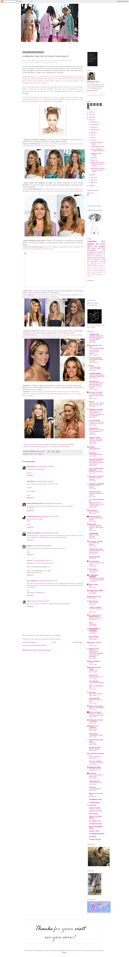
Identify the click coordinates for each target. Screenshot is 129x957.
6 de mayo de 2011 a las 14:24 (44, 481)
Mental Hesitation (94, 661)
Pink (90, 586)
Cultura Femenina (95, 516)
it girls (92, 263)
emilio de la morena (92, 268)
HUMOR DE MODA (95, 767)
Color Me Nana (94, 681)
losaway (91, 447)
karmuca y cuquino (95, 642)
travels (100, 252)
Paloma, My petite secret (35, 503)
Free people (92, 743)
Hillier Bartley (92, 624)
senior (88, 274)
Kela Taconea (93, 601)
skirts (99, 274)
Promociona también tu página (94, 206)
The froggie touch (95, 821)
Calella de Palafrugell (95, 789)
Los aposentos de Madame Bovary (95, 615)
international (91, 252)
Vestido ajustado (93, 602)
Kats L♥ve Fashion (95, 712)
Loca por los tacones (96, 392)
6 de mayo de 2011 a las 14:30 (52, 503)
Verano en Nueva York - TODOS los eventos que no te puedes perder (96, 504)
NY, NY (91, 662)
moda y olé (93, 160)
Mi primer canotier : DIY (95, 618)
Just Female (92, 592)
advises (31, 454)
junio (92, 137)
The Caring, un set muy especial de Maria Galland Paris (96, 395)
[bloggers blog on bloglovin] (94, 234)
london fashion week (92, 270)
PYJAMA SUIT (93, 632)
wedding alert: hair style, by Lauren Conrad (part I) (97, 170)
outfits (98, 272)
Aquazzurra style (93, 638)
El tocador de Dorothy (96, 459)
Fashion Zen (93, 733)
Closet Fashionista (95, 358)
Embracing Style (94, 698)
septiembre (94, 129)
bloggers (102, 246)
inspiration (92, 241)
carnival (94, 266)
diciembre (94, 122)
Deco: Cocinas (93, 729)
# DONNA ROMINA (95, 373)
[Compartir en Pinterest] (59, 451)
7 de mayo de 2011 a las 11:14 (42, 560)
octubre (93, 127)
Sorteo (91, 795)
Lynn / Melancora (32, 581)
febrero (93, 180)
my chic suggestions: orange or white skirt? (97, 149)
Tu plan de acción (94, 570)
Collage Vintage (94, 802)
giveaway (94, 261)
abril (92, 175)
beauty (88, 266)
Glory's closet (93, 584)
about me (95, 257)
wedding (40, 454)
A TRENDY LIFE (94, 334)
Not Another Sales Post (95, 676)
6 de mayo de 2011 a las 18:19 (49, 516)
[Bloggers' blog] (92, 204)
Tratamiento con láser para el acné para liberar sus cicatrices (96, 431)
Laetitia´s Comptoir (95, 607)
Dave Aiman (30, 481)
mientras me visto (95, 491)
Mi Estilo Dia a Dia (95, 596)
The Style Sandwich (95, 823)
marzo (93, 177)
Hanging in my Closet (96, 409)
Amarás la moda (94, 831)
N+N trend (93, 157)
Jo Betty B (92, 773)
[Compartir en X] (55, 451)
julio (92, 135)
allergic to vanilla (94, 437)
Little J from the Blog (96, 706)
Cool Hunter (93, 510)
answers (101, 265)
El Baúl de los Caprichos (93, 726)
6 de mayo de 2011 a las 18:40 (49, 533)
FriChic (91, 365)
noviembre (94, 124)
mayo (93, 140)
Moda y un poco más (96, 793)
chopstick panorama (95, 549)
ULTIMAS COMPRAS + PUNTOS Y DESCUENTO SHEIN (96, 527)
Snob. (91, 622)
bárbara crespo (94, 648)
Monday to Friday (94, 747)
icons (35, 454)
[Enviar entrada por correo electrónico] (48, 451)
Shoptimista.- (93, 453)
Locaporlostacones (33, 516)
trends (89, 255)
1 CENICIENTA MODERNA (93, 575)
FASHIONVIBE (93, 533)
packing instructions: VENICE (96, 154)
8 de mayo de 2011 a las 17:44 (48, 581)
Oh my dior (92, 805)
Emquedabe (31, 466)
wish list (99, 254)
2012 (91, 117)
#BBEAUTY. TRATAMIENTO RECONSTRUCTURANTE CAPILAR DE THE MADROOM (96, 653)
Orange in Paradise (94, 749)
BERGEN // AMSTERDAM (96, 707)
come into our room (95, 811)
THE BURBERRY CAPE (96, 735)
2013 (91, 114)
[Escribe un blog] (53, 451)
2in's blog (92, 692)
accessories (91, 250)
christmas (101, 266)
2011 (90, 120)
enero (93, 182)
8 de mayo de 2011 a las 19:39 (39, 601)
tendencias (98, 255)
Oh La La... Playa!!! (95, 761)
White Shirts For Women (96, 693)
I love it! (91, 401)
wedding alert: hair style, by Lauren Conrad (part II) (97, 164)
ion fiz (101, 268)
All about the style (95, 839)
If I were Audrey (94, 561)
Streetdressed (93, 813)
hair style (102, 261)
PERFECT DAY (93, 670)
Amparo (29, 545)
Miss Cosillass (93, 636)
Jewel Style (92, 524)
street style (96, 248)
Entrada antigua (78, 642)
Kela (28, 601)
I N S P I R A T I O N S (95, 782)
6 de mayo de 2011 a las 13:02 (44, 466)
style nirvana (93, 675)
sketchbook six (94, 381)
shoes (94, 274)
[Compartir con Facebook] (57, 451)
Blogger (64, 952)
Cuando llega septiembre (96, 454)
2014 (91, 112)
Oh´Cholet (92, 787)
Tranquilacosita (94, 781)
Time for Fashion (94, 420)
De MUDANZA (93, 721)
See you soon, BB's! (94, 756)
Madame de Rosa (94, 557)
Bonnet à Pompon (94, 512)
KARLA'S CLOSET (95, 808)
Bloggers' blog (90, 193)
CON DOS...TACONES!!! (96, 484)
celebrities (96, 259)
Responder (30, 475)
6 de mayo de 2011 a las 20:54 (41, 545)
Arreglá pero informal (96, 720)
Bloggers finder (94, 81)
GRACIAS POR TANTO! (96, 471)
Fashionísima (93, 428)
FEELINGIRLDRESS (95, 448)
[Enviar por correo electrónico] (52, 451)
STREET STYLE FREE (96, 590)
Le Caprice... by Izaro (96, 541)
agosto (93, 132)
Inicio (54, 642)
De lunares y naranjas (96, 476)
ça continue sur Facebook (96, 762)
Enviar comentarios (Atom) (39, 645)
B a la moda (93, 569)
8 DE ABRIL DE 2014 (95, 769)
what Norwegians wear (97, 146)
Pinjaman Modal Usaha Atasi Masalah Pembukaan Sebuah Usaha (96, 462)
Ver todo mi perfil (92, 90)
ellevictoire (92, 836)
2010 (91, 186)
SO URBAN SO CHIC (95, 799)
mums (93, 272)
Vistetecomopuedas (33, 533)
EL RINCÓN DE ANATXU (96, 833)
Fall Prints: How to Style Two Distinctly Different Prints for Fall (95, 440)
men (98, 263)
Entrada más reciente (29, 642)
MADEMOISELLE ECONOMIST (94, 629)
